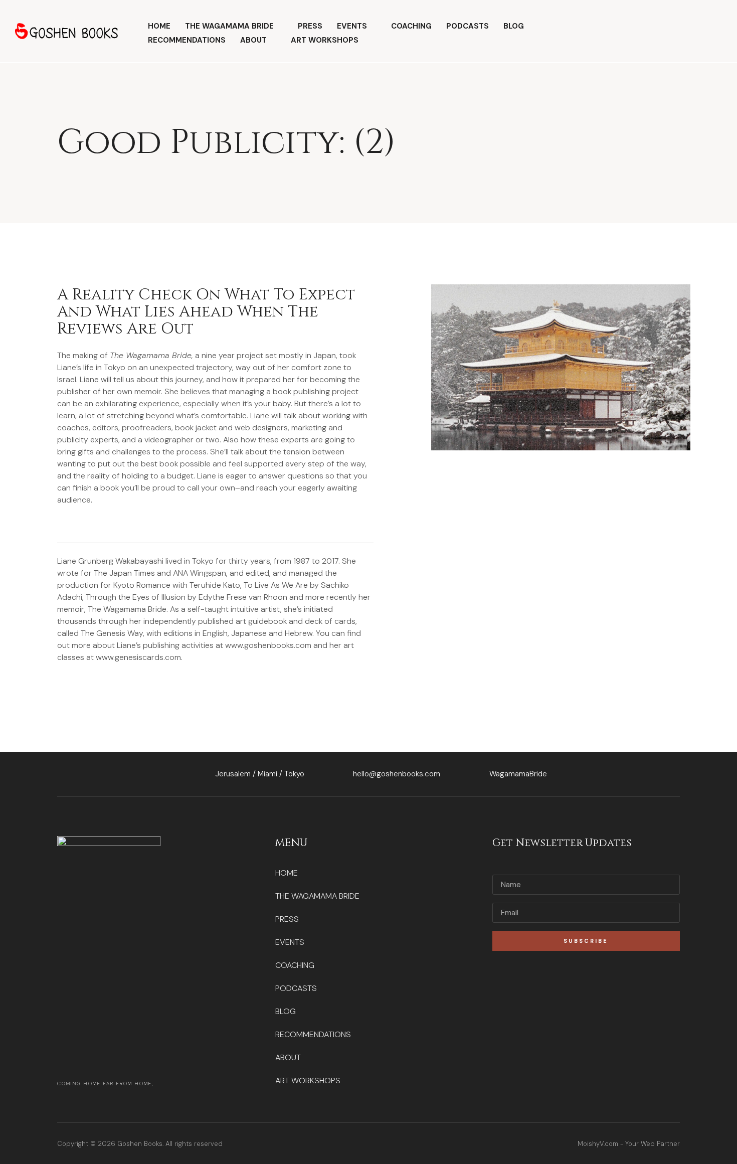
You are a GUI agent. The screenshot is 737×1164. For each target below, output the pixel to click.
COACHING (411, 26)
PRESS (310, 26)
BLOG (513, 26)
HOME (159, 26)
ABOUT (253, 40)
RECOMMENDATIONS (187, 40)
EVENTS (352, 26)
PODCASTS (467, 26)
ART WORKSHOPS (324, 40)
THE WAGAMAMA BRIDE (229, 26)
